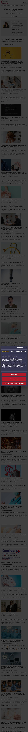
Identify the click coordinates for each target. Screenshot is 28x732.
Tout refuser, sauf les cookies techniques (14, 383)
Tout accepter (14, 374)
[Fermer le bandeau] (25, 347)
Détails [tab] (12, 351)
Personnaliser (13, 378)
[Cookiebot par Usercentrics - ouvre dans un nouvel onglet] (17, 347)
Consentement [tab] (5, 351)
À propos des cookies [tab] (21, 351)
